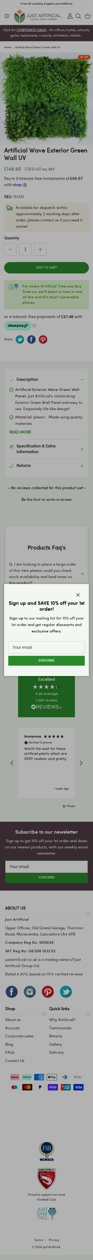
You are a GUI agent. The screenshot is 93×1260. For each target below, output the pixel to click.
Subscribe (46, 660)
